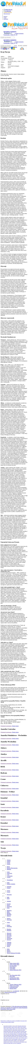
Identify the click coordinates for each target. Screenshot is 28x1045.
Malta (8, 911)
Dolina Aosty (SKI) (14, 985)
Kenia (8, 905)
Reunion (9, 929)
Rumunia (9, 930)
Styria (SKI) (12, 967)
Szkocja (9, 937)
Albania (9, 860)
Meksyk (9, 915)
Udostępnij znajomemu (6, 726)
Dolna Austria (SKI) (14, 963)
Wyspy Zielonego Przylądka (13, 953)
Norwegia (9, 919)
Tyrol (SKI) (12, 968)
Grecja (8, 890)
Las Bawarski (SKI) (14, 978)
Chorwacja (9, 873)
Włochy (9, 951)
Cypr (8, 874)
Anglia (8, 862)
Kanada (9, 904)
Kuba (8, 907)
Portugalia (9, 926)
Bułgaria (9, 869)
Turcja (8, 946)
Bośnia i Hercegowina (12, 868)
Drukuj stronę (15, 726)
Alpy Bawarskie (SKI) (15, 975)
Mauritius (9, 914)
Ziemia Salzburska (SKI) (15, 970)
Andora (8, 861)
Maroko (9, 913)
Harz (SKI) (12, 976)
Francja (8, 888)
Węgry (8, 950)
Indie (8, 897)
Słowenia (9, 934)
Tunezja (9, 945)
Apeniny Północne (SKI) (15, 984)
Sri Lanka (9, 935)
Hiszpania (9, 894)
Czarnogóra (9, 876)
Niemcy (9, 918)
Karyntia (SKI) (13, 966)
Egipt (8, 882)
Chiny (8, 872)
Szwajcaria (9, 938)
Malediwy (9, 910)
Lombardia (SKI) (14, 987)
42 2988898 (14, 47)
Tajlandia (9, 942)
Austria (8, 864)
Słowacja (9, 933)
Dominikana (10, 880)
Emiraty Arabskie (11, 884)
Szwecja (9, 939)
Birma (8, 866)
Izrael (8, 898)
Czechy (8, 877)
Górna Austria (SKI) (14, 964)
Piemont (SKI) (13, 988)
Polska (8, 925)
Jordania (9, 901)
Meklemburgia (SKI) (14, 979)
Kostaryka (9, 906)
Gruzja (8, 892)
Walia (8, 949)
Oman (8, 922)
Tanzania (9, 943)
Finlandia (9, 886)
